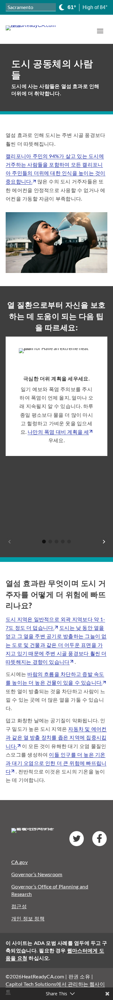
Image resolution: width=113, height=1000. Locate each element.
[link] (36, 27)
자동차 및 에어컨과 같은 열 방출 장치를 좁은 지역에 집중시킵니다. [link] (56, 737)
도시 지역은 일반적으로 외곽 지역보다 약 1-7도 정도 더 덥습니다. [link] (55, 623)
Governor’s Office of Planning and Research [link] (49, 890)
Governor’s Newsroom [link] (36, 874)
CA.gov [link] (19, 862)
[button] (100, 31)
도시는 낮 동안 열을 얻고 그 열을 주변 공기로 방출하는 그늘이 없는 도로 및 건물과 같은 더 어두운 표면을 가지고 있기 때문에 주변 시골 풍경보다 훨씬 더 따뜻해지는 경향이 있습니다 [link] (56, 645)
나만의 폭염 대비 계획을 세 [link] (58, 432)
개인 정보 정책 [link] (28, 918)
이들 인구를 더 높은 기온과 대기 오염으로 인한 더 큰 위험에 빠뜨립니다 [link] (56, 762)
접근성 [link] (19, 906)
